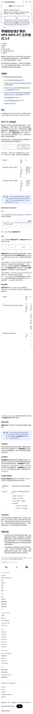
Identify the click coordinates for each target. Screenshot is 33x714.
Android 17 (4, 632)
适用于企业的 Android (6, 577)
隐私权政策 (4, 606)
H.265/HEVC (13, 465)
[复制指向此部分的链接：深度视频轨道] (9, 457)
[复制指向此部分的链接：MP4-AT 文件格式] (17, 122)
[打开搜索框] (23, 2)
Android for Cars (5, 623)
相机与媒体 (4, 604)
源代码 (2, 582)
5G (2, 609)
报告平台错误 (4, 669)
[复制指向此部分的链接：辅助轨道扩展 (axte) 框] (18, 208)
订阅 (19, 706)
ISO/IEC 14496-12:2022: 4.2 (16, 215)
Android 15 (4, 637)
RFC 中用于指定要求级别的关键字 (13, 80)
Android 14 (4, 639)
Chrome (3, 689)
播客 (2, 590)
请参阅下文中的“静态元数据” (16, 264)
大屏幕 (2, 615)
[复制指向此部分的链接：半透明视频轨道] (10, 515)
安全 (2, 580)
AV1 (26, 465)
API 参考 (3, 658)
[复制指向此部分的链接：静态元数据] (8, 284)
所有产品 (3, 697)
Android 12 (4, 644)
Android (3, 575)
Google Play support (6, 674)
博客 (2, 587)
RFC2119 (10, 113)
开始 (16, 23)
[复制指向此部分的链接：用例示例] (10, 532)
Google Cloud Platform (7, 694)
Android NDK (4, 663)
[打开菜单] (2, 2)
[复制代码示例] (31, 221)
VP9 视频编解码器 (9, 97)
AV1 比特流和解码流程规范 (11, 100)
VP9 (21, 465)
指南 (4, 27)
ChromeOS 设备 (5, 620)
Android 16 (4, 634)
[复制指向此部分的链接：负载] (5, 236)
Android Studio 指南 (6, 653)
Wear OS (3, 618)
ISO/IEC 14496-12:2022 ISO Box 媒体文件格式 (17, 83)
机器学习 (3, 599)
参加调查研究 (4, 677)
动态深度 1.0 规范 (9, 103)
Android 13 (3, 642)
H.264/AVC (4, 465)
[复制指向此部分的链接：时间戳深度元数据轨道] (13, 476)
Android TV (4, 625)
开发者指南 (4, 655)
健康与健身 (4, 601)
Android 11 (3, 647)
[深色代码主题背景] (29, 221)
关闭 (16, 18)
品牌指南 (14, 702)
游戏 (2, 596)
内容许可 (16, 558)
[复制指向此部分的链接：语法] (5, 211)
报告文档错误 (4, 672)
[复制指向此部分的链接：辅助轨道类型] (10, 422)
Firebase (3, 692)
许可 (9, 702)
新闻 (2, 585)
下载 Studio (4, 660)
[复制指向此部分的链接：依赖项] (8, 74)
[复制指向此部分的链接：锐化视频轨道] (9, 444)
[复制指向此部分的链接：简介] (6, 110)
